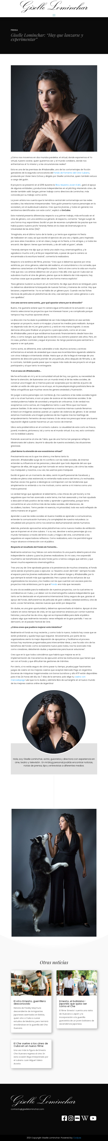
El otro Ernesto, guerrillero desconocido (30, 1002)
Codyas (77, 1137)
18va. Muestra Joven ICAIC (68, 184)
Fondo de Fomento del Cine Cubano (71, 172)
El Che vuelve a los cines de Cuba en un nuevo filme (31, 1045)
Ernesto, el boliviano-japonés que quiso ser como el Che (73, 1003)
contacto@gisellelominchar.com (27, 1109)
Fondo (54, 584)
